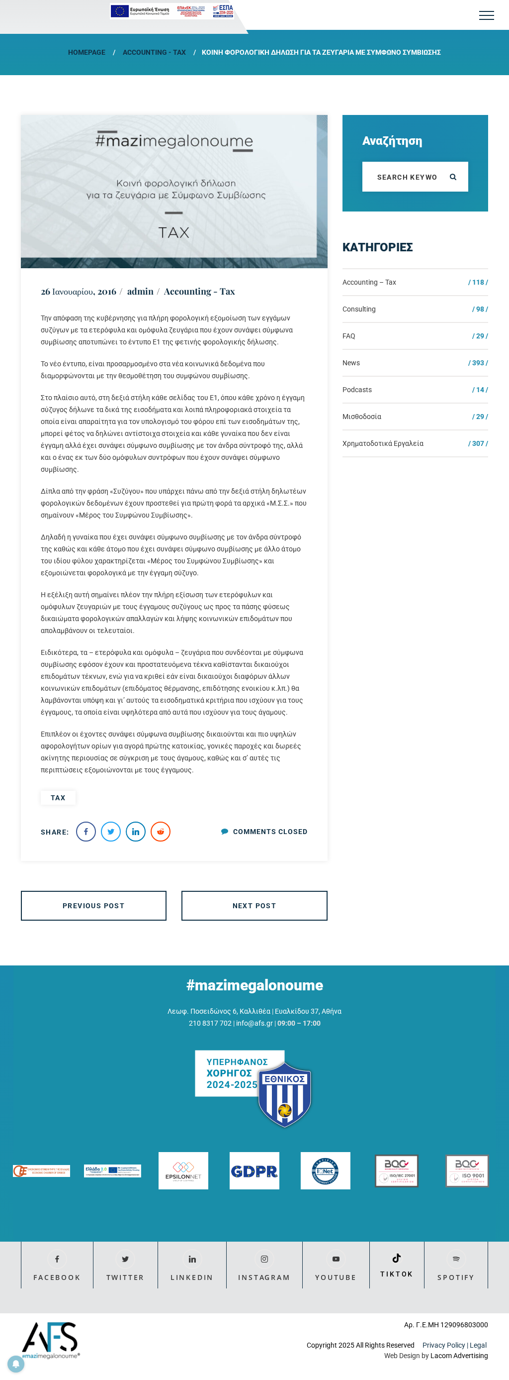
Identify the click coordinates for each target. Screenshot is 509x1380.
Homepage (86, 52)
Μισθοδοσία (361, 417)
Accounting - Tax (154, 52)
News (351, 363)
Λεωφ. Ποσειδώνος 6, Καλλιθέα (219, 1011)
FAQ (348, 336)
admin (140, 291)
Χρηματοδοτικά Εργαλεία (383, 443)
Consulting (359, 309)
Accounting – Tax (369, 282)
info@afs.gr (254, 1023)
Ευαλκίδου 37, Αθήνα (308, 1011)
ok (453, 177)
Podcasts (357, 390)
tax (58, 798)
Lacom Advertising (459, 1356)
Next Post (255, 906)
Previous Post (94, 906)
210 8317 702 (210, 1023)
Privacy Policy (444, 1345)
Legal (479, 1345)
